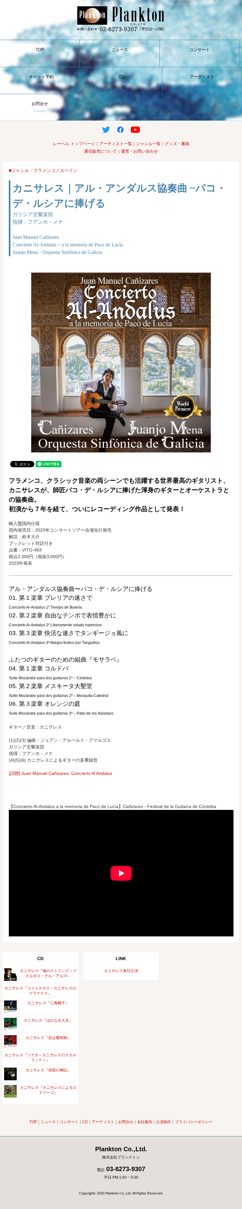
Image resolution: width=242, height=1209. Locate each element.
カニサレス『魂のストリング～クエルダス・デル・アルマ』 (48, 973)
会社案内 (144, 1122)
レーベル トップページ (74, 143)
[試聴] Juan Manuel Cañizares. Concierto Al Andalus (60, 773)
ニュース (120, 53)
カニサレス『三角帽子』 (48, 1003)
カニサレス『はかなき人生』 (48, 1020)
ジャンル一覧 (148, 143)
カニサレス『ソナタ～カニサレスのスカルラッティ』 (40, 1057)
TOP (40, 53)
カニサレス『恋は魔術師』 (48, 1037)
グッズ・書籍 (177, 143)
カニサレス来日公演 (121, 971)
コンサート (199, 53)
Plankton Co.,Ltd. (121, 1152)
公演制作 (163, 1122)
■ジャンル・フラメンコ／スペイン (43, 170)
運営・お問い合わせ (139, 151)
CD (122, 80)
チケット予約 (41, 80)
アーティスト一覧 (115, 143)
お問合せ (40, 107)
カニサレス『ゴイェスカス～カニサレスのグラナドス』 (40, 990)
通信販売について (100, 151)
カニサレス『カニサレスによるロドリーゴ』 (48, 1090)
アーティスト (202, 80)
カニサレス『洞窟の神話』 (48, 1070)
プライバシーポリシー (194, 1122)
